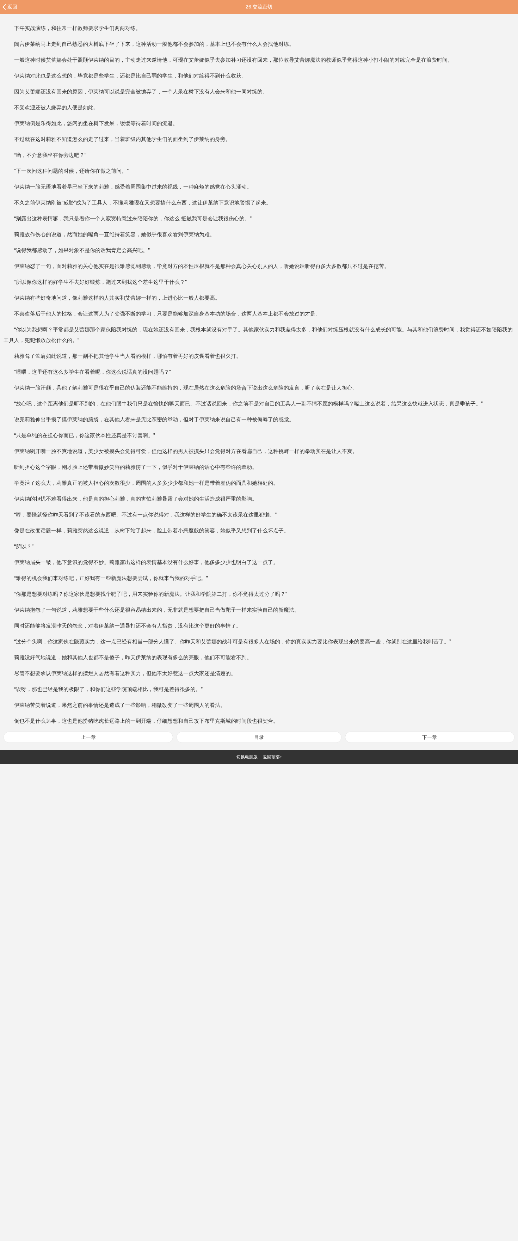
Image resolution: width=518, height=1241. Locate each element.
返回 (12, 7)
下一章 (429, 737)
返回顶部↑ (272, 756)
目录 (259, 737)
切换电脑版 (247, 756)
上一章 (88, 737)
